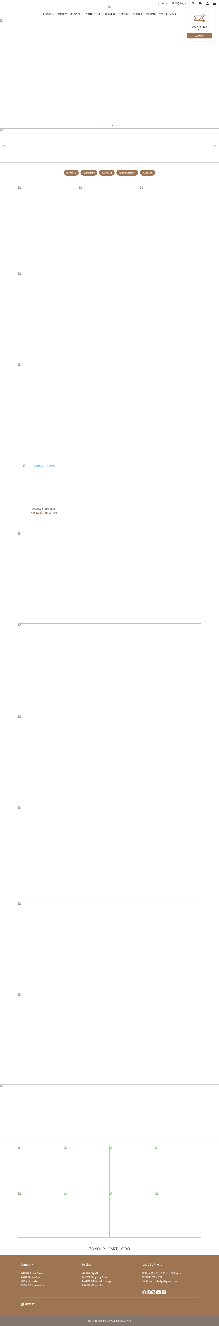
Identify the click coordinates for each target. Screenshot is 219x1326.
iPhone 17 (48, 13)
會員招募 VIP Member (92, 1285)
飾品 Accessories (29, 1281)
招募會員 (138, 13)
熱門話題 (151, 13)
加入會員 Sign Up (90, 1273)
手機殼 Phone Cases (31, 1277)
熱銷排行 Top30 (167, 13)
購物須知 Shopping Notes (94, 1277)
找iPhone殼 (71, 172)
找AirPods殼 (106, 172)
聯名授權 (110, 13)
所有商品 (62, 13)
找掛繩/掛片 (147, 172)
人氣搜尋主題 (92, 13)
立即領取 (199, 35)
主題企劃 (123, 13)
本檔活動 (75, 13)
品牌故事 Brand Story (32, 1273)
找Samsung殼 (89, 172)
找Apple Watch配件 (127, 172)
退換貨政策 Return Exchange (96, 1281)
